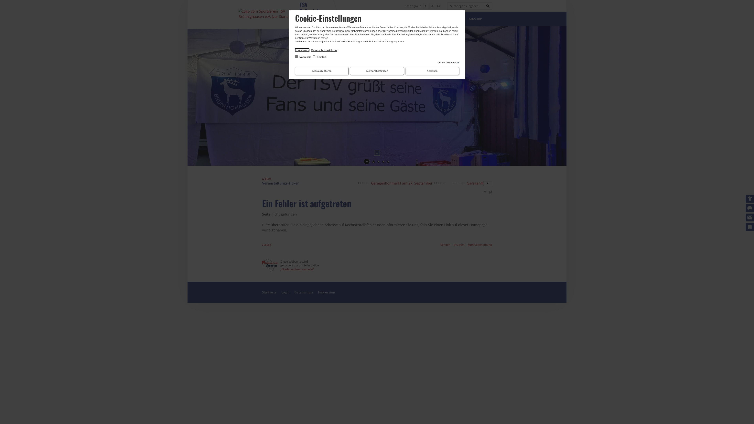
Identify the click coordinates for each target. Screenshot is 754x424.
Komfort (321, 57)
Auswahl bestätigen (377, 71)
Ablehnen (432, 71)
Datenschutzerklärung (324, 50)
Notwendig (305, 57)
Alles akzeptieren (321, 71)
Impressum (302, 50)
